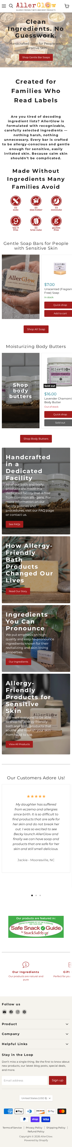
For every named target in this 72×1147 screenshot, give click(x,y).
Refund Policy (36, 1131)
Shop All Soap (36, 329)
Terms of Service (12, 1127)
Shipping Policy (55, 1127)
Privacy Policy (34, 1127)
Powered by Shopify (36, 1140)
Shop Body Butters (36, 438)
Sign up (57, 1080)
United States (34, 1098)
